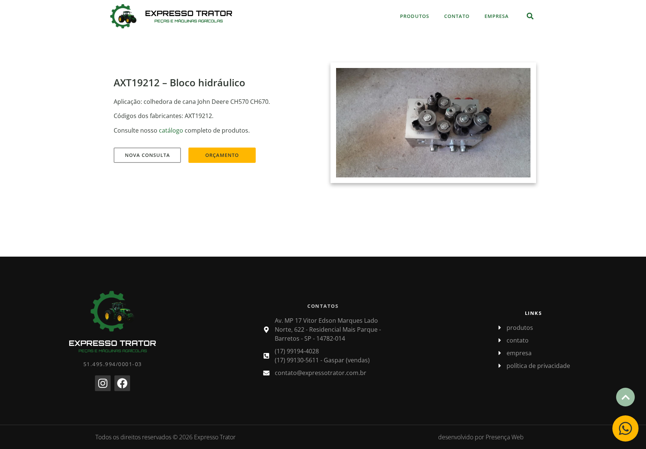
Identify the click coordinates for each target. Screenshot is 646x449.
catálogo (171, 130)
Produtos (414, 16)
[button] (530, 16)
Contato (457, 16)
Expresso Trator (189, 13)
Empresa (497, 16)
